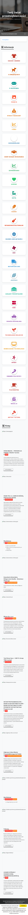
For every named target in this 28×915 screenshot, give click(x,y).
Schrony (6, 829)
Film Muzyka (14, 390)
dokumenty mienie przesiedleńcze (14, 755)
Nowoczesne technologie (14, 349)
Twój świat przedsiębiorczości (9, 34)
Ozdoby (14, 184)
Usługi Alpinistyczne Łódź (11, 802)
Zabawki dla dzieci (14, 376)
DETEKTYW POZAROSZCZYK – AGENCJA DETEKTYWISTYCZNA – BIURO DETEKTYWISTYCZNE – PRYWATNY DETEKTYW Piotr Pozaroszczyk (14, 705)
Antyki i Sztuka (14, 417)
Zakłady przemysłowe (14, 294)
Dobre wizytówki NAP (11, 545)
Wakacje (14, 403)
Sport (14, 362)
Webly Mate (8, 550)
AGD (14, 253)
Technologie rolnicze (14, 335)
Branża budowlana (14, 321)
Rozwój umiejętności (14, 239)
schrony (15, 799)
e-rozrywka (14, 88)
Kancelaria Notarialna (12, 542)
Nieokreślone (14, 143)
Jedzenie (14, 280)
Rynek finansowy (14, 116)
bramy (14, 618)
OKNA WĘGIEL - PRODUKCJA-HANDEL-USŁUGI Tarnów (13, 452)
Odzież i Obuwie (14, 61)
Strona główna (5, 39)
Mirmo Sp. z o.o (8, 616)
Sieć (14, 307)
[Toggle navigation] (25, 34)
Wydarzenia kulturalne (14, 225)
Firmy (14, 129)
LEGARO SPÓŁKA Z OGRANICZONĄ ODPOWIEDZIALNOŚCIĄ (11, 874)
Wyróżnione (7, 541)
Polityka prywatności (14, 913)
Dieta (14, 198)
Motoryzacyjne (14, 266)
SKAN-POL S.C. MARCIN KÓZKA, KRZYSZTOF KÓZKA (14, 497)
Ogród (14, 212)
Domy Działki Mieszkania (14, 157)
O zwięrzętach (14, 74)
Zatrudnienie (14, 170)
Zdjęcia (14, 102)
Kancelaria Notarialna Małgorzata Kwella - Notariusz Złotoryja (13, 579)
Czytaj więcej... (8, 469)
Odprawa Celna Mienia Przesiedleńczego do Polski (12, 753)
